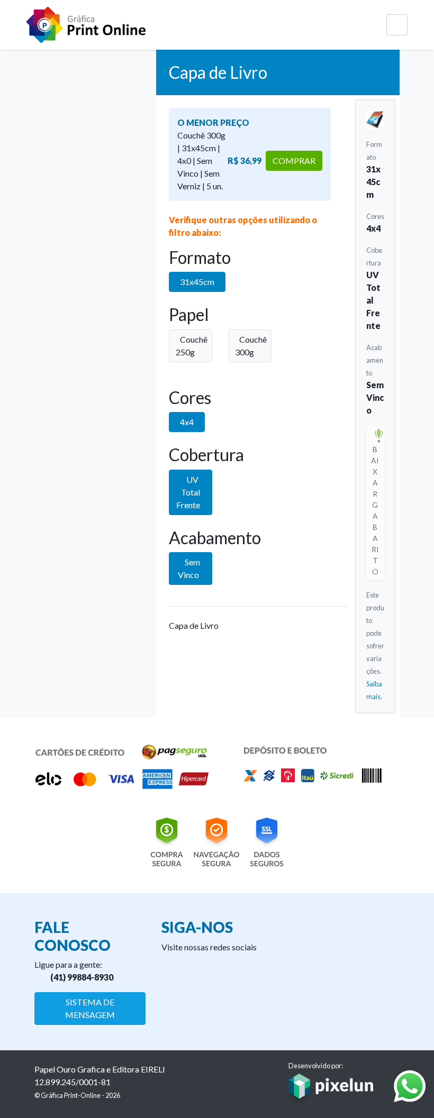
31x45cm (197, 282)
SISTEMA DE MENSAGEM (90, 1008)
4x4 (187, 422)
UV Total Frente (188, 492)
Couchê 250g (191, 345)
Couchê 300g (251, 345)
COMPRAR (294, 160)
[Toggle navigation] (397, 24)
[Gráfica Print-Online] (86, 24)
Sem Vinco (189, 568)
